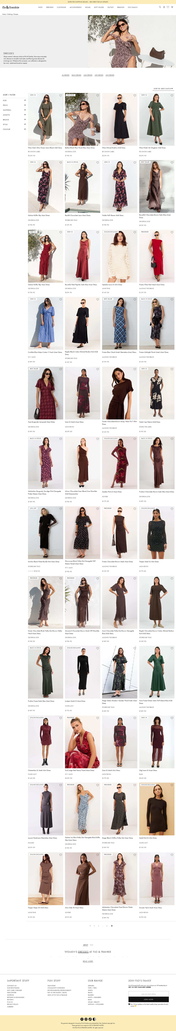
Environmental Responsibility (59, 990)
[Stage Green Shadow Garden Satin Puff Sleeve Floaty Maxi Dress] (119, 672)
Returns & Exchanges (15, 997)
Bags (90, 1000)
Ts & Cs (10, 1002)
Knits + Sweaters (94, 997)
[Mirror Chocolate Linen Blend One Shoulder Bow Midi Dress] (82, 462)
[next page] (112, 926)
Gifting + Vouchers (96, 1004)
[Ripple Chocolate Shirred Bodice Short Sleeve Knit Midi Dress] (156, 602)
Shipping (10, 995)
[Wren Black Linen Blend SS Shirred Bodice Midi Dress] (119, 119)
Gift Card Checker (14, 990)
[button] (14, 100)
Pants (90, 993)
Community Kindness (56, 988)
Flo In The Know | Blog (57, 993)
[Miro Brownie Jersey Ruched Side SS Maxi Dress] (82, 878)
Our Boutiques (13, 988)
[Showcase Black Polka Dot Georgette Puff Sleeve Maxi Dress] (82, 532)
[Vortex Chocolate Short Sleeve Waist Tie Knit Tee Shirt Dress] (119, 393)
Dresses (83, 951)
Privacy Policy (12, 1004)
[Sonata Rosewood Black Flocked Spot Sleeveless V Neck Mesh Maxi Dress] (156, 878)
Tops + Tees (92, 988)
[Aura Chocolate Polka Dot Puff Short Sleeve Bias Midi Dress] (119, 602)
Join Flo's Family (139, 980)
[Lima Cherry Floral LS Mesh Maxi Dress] (82, 393)
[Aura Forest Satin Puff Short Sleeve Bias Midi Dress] (156, 672)
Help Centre (11, 993)
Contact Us (12, 986)
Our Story (52, 986)
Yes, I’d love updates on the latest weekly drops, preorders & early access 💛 (149, 1005)
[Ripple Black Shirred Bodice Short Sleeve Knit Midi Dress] (82, 323)
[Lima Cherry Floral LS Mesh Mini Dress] (119, 742)
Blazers (91, 995)
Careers (10, 1007)
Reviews (10, 1000)
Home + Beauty (93, 1002)
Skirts (90, 990)
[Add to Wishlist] (60, 95)
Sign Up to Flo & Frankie (57, 995)
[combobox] (163, 88)
